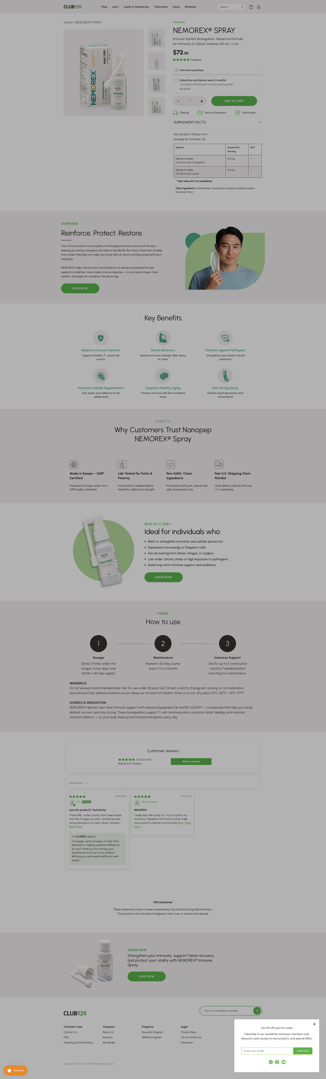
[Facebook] (277, 1062)
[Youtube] (284, 1062)
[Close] (314, 1024)
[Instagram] (271, 1062)
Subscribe (303, 1050)
